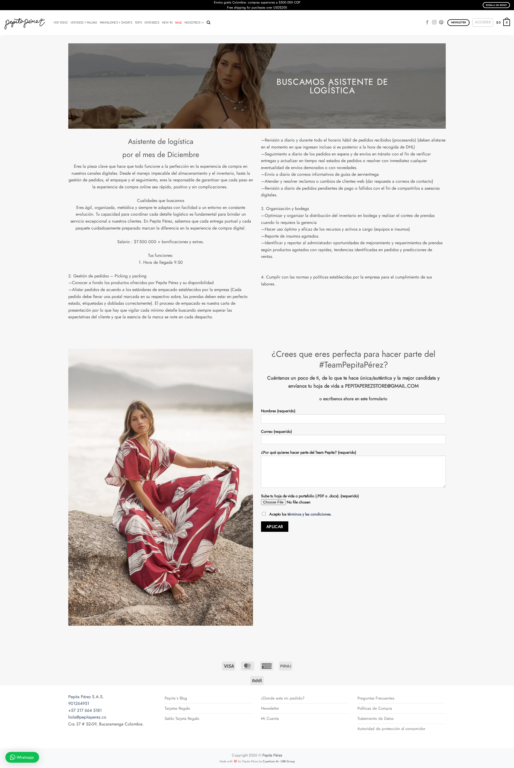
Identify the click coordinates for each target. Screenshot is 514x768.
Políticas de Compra (374, 708)
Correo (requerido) (276, 431)
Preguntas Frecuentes (375, 698)
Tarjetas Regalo (177, 708)
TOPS (138, 22)
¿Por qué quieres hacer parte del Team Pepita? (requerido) (308, 452)
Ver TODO (61, 22)
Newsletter (270, 708)
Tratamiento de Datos (375, 718)
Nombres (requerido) (278, 411)
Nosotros (192, 22)
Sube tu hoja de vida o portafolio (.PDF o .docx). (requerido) (310, 496)
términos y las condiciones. (310, 514)
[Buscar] (208, 22)
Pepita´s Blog (176, 698)
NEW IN (167, 22)
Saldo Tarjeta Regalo (182, 718)
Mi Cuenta (270, 718)
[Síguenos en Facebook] (427, 22)
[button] (483, 22)
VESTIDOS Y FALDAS (83, 22)
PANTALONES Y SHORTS (116, 22)
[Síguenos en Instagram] (434, 22)
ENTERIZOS (152, 22)
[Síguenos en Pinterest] (441, 22)
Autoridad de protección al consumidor (391, 729)
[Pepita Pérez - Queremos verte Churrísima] (25, 23)
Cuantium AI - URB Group (279, 761)
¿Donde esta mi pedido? (282, 698)
